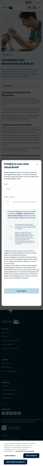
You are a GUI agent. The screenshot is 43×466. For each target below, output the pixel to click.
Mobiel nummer (9, 197)
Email (6, 184)
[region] (21, 453)
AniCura (19, 213)
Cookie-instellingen (9, 455)
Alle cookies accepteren (15, 462)
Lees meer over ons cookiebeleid (24, 451)
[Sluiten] (37, 165)
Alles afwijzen (31, 455)
